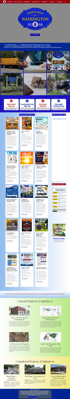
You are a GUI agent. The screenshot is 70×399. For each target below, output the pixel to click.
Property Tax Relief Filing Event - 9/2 (40, 200)
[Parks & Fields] (59, 230)
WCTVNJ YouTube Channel (26, 210)
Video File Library (27, 212)
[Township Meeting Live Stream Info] (26, 191)
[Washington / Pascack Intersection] (11, 369)
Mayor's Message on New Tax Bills (41, 268)
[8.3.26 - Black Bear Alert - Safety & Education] (41, 225)
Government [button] (26, 1)
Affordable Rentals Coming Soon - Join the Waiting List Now (12, 269)
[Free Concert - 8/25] (26, 123)
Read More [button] (9, 147)
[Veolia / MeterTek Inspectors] (41, 123)
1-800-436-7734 (41, 172)
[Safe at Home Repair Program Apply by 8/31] (12, 158)
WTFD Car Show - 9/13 (26, 233)
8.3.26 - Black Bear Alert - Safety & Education (40, 234)
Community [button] (44, 1)
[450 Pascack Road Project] (19, 337)
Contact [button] (52, 1)
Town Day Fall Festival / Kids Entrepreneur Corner (11, 133)
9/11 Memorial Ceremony (11, 233)
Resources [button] (59, 1)
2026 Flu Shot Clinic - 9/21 (26, 268)
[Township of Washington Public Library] (58, 369)
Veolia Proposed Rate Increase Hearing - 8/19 (12, 200)
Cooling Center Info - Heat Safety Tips (26, 167)
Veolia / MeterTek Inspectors (39, 132)
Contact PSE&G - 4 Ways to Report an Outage (41, 167)
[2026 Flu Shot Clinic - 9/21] (26, 259)
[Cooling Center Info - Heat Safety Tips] (26, 158)
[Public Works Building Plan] (19, 311)
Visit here (22, 174)
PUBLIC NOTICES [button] (18, 1)
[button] (65, 2)
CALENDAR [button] (9, 1)
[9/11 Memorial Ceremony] (12, 225)
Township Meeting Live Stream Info (25, 200)
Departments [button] (35, 1)
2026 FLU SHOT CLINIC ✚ (26, 270)
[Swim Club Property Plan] (50, 337)
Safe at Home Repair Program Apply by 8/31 (11, 167)
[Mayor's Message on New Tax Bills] (41, 259)
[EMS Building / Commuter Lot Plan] (35, 369)
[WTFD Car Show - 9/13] (26, 225)
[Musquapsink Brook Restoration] (50, 311)
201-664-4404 (35, 389)
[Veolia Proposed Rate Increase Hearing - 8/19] (12, 191)
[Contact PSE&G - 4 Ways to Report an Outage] (41, 158)
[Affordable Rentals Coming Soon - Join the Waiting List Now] (12, 259)
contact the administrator (50, 326)
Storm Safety (38, 175)
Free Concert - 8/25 (25, 132)
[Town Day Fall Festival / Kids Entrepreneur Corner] (12, 123)
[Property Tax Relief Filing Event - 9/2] (41, 191)
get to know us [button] (35, 34)
